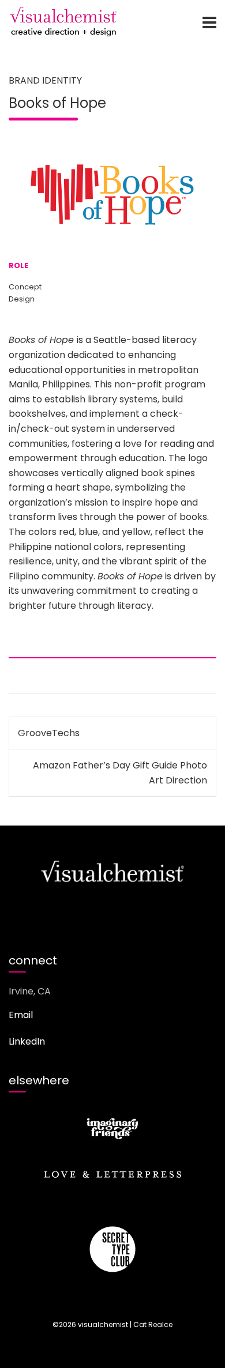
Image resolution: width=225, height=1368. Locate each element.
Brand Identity (45, 80)
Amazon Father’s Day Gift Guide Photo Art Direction (120, 773)
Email (21, 1015)
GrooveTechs (49, 733)
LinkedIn (27, 1041)
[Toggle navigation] (209, 22)
